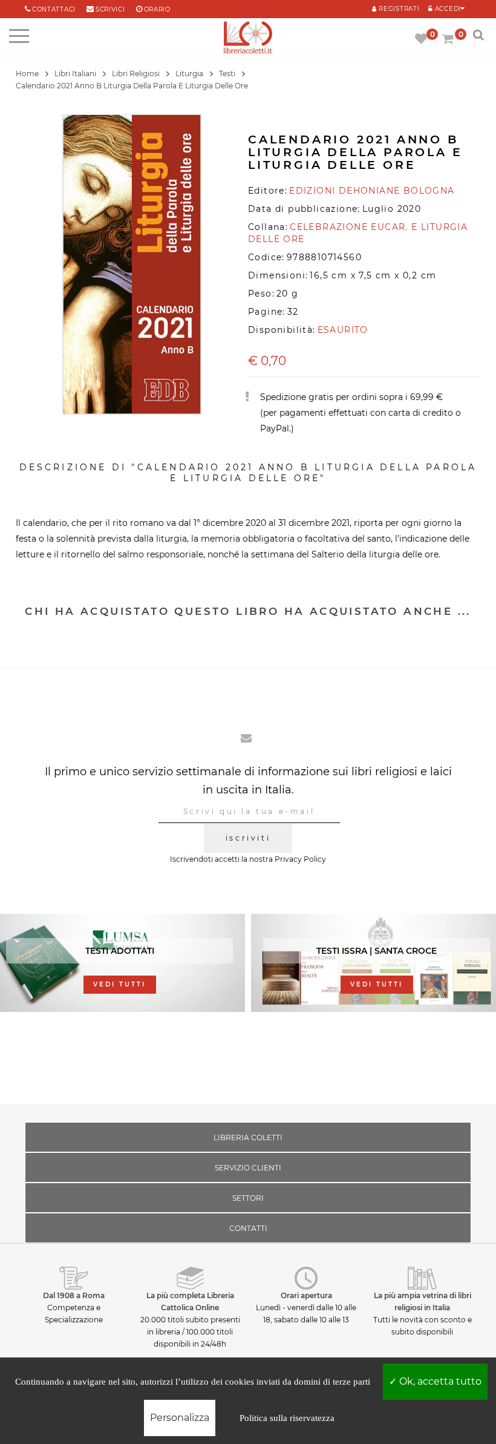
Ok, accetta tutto (439, 1381)
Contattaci (54, 9)
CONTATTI (248, 1228)
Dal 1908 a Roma (74, 1295)
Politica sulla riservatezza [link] (287, 1418)
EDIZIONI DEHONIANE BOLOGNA (371, 190)
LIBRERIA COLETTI (248, 1137)
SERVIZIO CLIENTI (248, 1167)
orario (157, 9)
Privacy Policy (300, 859)
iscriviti (248, 837)
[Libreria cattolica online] (248, 38)
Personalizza (179, 1417)
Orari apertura (306, 1295)
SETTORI (248, 1198)
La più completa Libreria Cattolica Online (190, 1301)
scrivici (110, 9)
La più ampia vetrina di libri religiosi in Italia (422, 1301)
